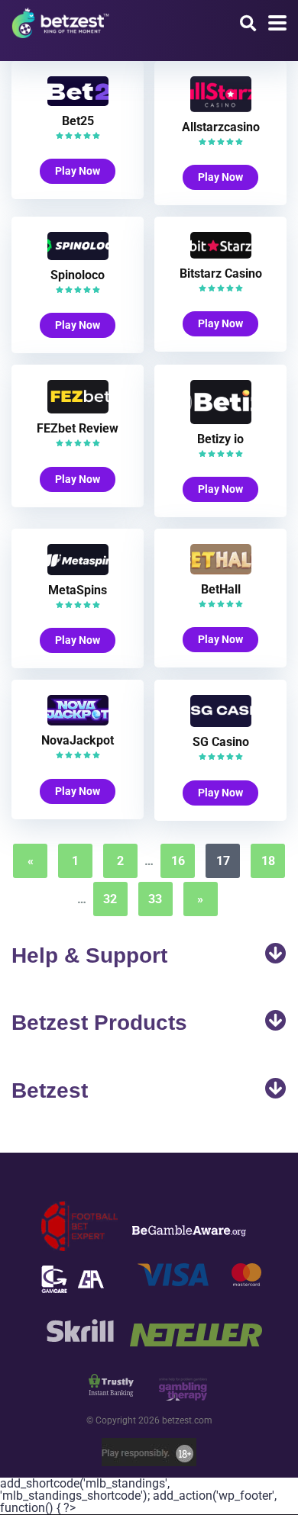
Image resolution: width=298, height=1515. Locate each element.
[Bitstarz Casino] (220, 254)
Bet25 (78, 121)
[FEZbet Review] (78, 409)
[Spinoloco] (78, 256)
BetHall (221, 589)
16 (178, 861)
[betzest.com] (60, 21)
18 (268, 861)
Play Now (77, 171)
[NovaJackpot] (78, 721)
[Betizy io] (220, 420)
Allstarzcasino (221, 127)
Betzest (49, 1090)
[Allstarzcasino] (220, 108)
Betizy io (220, 439)
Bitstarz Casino (221, 273)
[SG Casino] (220, 723)
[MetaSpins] (78, 571)
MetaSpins (77, 590)
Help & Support (89, 955)
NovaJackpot (77, 740)
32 (110, 899)
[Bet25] (78, 102)
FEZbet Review (77, 428)
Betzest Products (99, 1022)
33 (155, 899)
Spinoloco (77, 275)
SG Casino (221, 742)
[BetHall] (220, 570)
